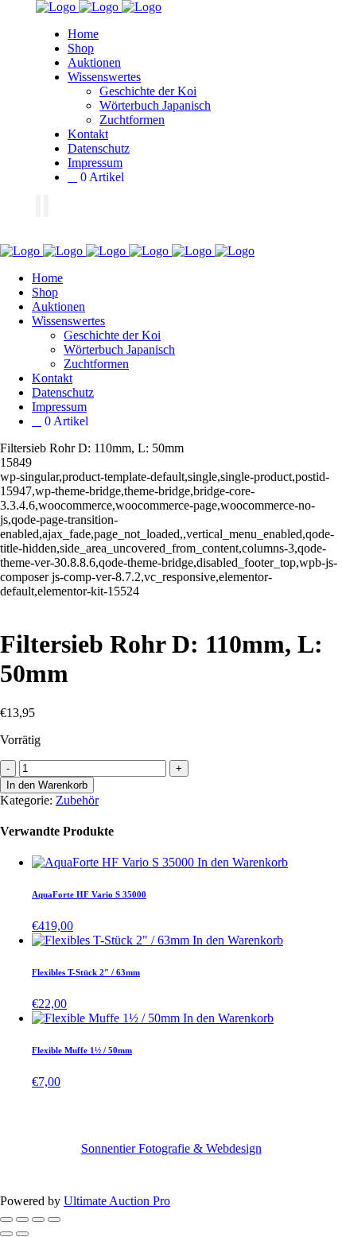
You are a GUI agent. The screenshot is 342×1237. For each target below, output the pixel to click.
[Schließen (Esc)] (54, 1219)
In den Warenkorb (46, 785)
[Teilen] (38, 1219)
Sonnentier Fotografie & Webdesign (171, 1148)
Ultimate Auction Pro (117, 1201)
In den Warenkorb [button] (242, 862)
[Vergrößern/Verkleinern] (6, 1219)
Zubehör (77, 800)
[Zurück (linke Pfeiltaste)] (6, 1233)
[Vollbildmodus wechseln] (22, 1219)
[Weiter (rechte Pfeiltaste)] (22, 1233)
